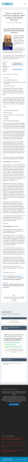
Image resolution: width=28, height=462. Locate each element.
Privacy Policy (24, 459)
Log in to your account (10, 344)
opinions (6, 276)
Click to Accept (18, 459)
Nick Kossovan (11, 22)
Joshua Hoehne (19, 64)
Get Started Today (14, 404)
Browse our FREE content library (12, 342)
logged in (9, 314)
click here (14, 272)
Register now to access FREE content (13, 346)
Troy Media (6, 282)
